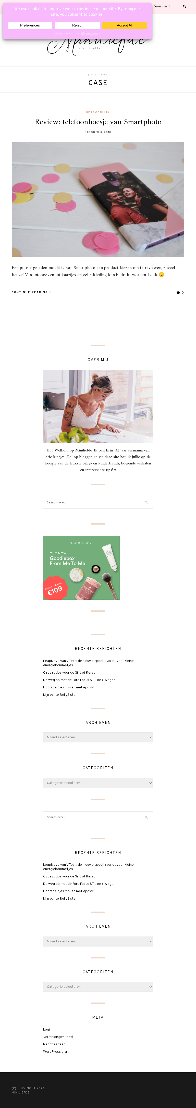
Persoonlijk (98, 112)
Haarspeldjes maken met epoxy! (68, 687)
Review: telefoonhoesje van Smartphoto (98, 122)
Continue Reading (30, 292)
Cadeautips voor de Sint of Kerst (69, 673)
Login (47, 1029)
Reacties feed (54, 1044)
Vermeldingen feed (58, 1037)
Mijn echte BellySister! (60, 695)
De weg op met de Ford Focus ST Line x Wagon (79, 680)
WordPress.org (55, 1052)
